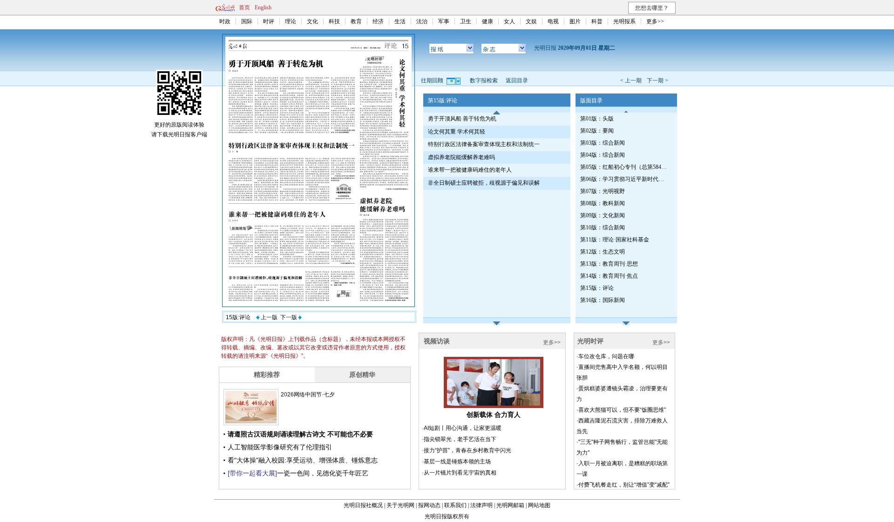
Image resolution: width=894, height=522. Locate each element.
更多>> (655, 21)
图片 (575, 21)
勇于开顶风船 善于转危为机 (462, 118)
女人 (509, 21)
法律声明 (481, 505)
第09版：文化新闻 (602, 215)
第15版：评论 (597, 288)
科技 (334, 21)
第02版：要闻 (597, 130)
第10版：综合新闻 (602, 227)
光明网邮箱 (510, 505)
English (263, 7)
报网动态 (429, 505)
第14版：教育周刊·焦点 (609, 276)
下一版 (289, 317)
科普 (597, 21)
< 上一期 (631, 80)
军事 (443, 21)
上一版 (268, 317)
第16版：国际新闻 (602, 300)
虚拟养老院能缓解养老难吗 (461, 157)
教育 (356, 21)
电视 (553, 21)
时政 (224, 21)
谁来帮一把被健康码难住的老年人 (470, 170)
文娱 (531, 21)
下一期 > (657, 80)
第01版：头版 (597, 118)
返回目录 (517, 80)
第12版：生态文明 (602, 251)
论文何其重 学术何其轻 (456, 131)
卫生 (465, 21)
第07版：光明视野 (602, 191)
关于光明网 (400, 505)
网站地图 (539, 505)
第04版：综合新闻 (602, 155)
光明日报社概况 (363, 505)
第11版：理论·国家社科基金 (614, 239)
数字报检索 (484, 80)
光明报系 (624, 21)
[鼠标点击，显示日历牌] (454, 80)
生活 (400, 21)
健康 (487, 21)
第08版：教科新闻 (602, 203)
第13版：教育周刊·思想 (609, 264)
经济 (378, 21)
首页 (244, 7)
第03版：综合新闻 (602, 143)
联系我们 (455, 505)
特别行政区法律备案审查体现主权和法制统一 (484, 144)
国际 (246, 21)
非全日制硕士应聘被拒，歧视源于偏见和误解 (484, 183)
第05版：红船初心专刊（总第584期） (624, 167)
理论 (290, 21)
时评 (268, 21)
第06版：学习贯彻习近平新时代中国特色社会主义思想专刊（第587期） (624, 179)
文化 (312, 21)
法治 (421, 21)
